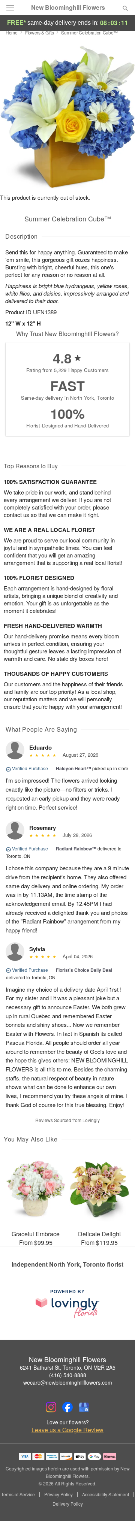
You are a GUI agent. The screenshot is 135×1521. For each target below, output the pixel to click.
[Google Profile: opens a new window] (84, 1407)
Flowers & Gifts (39, 32)
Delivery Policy (67, 1504)
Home (12, 32)
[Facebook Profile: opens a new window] (67, 1407)
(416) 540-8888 (67, 1375)
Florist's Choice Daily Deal (84, 970)
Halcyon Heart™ (73, 768)
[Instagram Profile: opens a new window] (51, 1407)
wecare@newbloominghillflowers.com (67, 1382)
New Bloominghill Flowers (68, 7)
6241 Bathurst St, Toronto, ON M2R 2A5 (68, 1367)
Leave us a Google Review (68, 1430)
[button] (119, 1504)
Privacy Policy (58, 1494)
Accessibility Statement (105, 1494)
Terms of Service (18, 1494)
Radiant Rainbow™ (76, 848)
